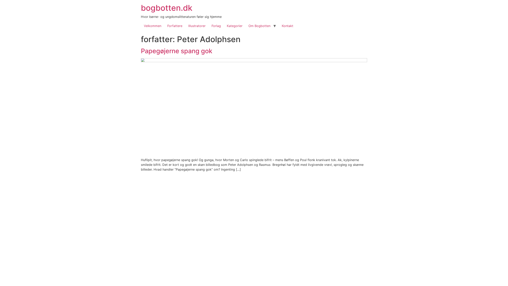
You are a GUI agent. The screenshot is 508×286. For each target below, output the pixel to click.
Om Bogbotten (259, 26)
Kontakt (287, 26)
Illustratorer (197, 26)
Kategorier (234, 26)
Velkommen (152, 26)
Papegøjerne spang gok (176, 51)
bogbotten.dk (166, 8)
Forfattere (174, 26)
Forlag (216, 26)
